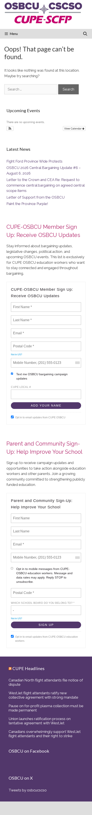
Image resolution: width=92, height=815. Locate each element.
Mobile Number (23, 360)
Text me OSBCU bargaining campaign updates (42, 376)
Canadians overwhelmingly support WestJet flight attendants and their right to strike (45, 733)
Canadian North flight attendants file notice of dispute (46, 682)
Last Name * (21, 317)
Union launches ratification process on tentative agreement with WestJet (40, 721)
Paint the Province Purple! (27, 204)
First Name (21, 515)
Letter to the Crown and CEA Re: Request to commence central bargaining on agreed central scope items (45, 185)
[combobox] (77, 363)
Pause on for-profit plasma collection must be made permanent (46, 708)
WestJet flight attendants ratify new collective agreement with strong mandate (43, 695)
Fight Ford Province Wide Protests (34, 161)
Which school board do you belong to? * (42, 602)
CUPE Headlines (28, 668)
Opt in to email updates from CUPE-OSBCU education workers (46, 638)
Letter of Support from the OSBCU (35, 197)
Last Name (20, 528)
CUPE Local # (21, 387)
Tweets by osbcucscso (28, 790)
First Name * (21, 304)
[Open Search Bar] (85, 34)
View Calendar (73, 128)
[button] (10, 128)
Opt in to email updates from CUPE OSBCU (40, 417)
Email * (18, 330)
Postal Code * (23, 343)
